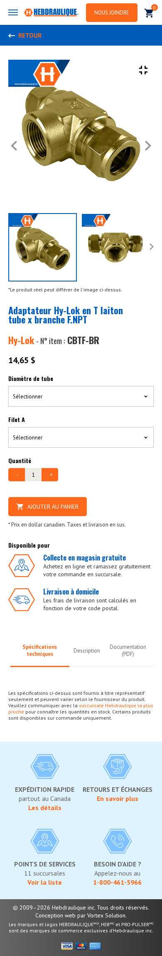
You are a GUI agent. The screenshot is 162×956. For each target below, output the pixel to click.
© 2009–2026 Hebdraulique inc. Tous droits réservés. (81, 907)
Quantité (19, 460)
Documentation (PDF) (128, 650)
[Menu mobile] (13, 12)
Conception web (55, 915)
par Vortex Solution (101, 915)
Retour (30, 35)
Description (87, 650)
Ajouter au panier (53, 506)
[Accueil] (51, 13)
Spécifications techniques (39, 650)
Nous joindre (111, 12)
